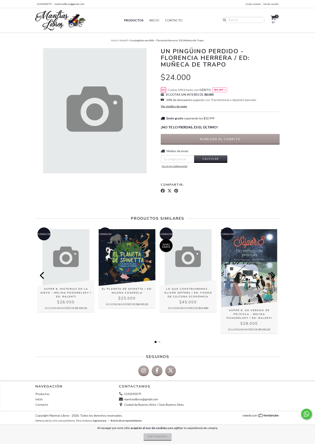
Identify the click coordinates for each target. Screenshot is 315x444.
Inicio (154, 20)
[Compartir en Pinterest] (176, 191)
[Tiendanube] (261, 416)
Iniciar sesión (271, 4)
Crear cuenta (253, 4)
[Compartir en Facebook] (163, 191)
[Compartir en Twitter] (170, 191)
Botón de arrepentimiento (126, 420)
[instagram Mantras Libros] (143, 370)
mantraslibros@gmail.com (69, 4)
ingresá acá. (100, 420)
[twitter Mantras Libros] (170, 370)
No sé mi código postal (174, 166)
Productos (133, 20)
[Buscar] (223, 19)
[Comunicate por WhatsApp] (306, 414)
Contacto (174, 20)
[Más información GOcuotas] (219, 90)
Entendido (157, 436)
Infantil (124, 40)
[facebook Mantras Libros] (157, 370)
